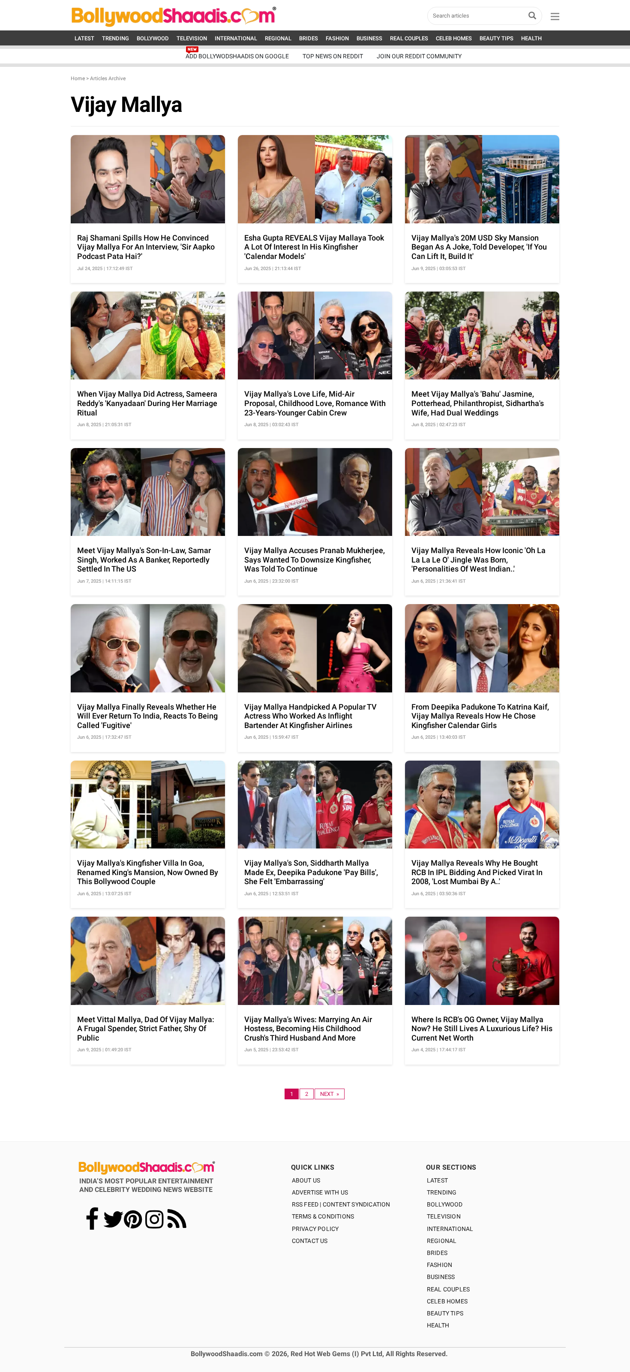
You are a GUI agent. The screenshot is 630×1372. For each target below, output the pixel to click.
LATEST (84, 38)
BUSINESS (369, 38)
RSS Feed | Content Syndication (341, 1204)
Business (441, 1276)
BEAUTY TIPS (496, 38)
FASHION (337, 38)
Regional (442, 1240)
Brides (437, 1252)
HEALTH (531, 38)
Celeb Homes (447, 1301)
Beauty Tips (445, 1313)
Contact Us (310, 1240)
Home (78, 78)
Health (438, 1325)
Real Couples (448, 1289)
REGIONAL (278, 38)
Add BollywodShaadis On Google (237, 56)
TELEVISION (192, 38)
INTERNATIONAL (236, 38)
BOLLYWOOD (153, 38)
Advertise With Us (320, 1192)
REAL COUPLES (409, 38)
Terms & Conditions (323, 1216)
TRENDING (115, 38)
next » (329, 1094)
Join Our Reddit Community (419, 56)
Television (444, 1216)
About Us (306, 1180)
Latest (437, 1180)
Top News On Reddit (333, 56)
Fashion (439, 1264)
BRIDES (308, 38)
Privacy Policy (315, 1228)
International (450, 1228)
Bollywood (445, 1204)
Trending (442, 1192)
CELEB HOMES (454, 38)
